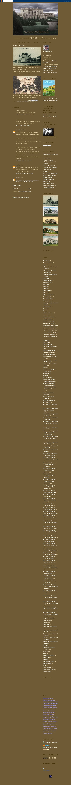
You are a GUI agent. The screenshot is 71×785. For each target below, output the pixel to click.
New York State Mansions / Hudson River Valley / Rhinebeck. (49, 475)
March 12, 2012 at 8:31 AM (24, 181)
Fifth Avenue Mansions (48, 294)
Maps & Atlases (47, 373)
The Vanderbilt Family (48, 183)
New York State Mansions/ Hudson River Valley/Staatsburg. (49, 577)
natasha (18, 165)
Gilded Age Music (47, 306)
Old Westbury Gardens (48, 179)
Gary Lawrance (48, 51)
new (44, 390)
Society (45, 653)
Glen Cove (45, 308)
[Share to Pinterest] (37, 100)
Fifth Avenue (46, 292)
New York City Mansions (49, 400)
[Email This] (32, 100)
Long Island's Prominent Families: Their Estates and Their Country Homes (50, 167)
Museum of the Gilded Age (49, 175)
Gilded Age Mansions (46, 766)
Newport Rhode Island (48, 618)
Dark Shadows (46, 278)
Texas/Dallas (46, 657)
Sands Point (46, 651)
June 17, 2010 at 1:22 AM (24, 161)
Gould (44, 311)
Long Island (46, 342)
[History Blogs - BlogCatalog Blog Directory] (50, 744)
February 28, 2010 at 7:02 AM (25, 115)
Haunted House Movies (48, 317)
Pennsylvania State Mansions (50, 626)
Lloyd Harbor (46, 340)
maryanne (18, 177)
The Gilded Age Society (48, 661)
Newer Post (15, 188)
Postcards (45, 645)
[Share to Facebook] (36, 100)
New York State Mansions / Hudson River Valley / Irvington (49, 464)
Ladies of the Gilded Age (48, 321)
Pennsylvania (46, 624)
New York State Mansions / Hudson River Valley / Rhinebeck (49, 470)
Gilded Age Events (47, 301)
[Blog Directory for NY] (46, 749)
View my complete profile (50, 72)
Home (29, 188)
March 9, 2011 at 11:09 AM (24, 173)
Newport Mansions (47, 177)
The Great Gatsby (47, 663)
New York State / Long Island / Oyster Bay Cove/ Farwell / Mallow (50, 438)
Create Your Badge (46, 770)
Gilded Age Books (47, 296)
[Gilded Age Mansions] (43, 768)
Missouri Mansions (47, 377)
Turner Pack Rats (20, 130)
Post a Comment (17, 185)
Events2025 (46, 284)
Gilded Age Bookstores (48, 298)
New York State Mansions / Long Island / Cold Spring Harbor (49, 500)
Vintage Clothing (47, 671)
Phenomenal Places (47, 116)
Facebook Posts (47, 290)
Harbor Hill (45, 315)
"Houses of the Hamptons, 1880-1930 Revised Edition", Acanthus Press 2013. (50, 68)
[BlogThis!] (33, 100)
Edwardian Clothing (47, 280)
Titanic (44, 665)
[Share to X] (34, 100)
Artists (44, 265)
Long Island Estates (47, 344)
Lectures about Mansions (49, 323)
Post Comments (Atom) (25, 191)
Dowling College (47, 158)
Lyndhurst (45, 171)
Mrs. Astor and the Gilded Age (50, 173)
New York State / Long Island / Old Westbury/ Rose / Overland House (50, 432)
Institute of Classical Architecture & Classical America (49, 162)
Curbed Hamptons (47, 115)
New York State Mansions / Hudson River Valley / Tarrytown (49, 487)
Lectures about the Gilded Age (50, 336)
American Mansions (48, 262)
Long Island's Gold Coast (49, 354)
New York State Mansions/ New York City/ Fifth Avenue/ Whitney (50, 614)
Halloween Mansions (48, 313)
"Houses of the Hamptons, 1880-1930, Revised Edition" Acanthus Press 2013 (50, 99)
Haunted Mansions (47, 319)
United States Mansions (49, 669)
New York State (46, 402)
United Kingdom (47, 667)
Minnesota (45, 375)
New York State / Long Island (50, 404)
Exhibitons (45, 286)
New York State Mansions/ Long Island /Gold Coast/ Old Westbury (50, 586)
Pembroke (45, 622)
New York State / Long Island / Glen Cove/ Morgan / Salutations (50, 410)
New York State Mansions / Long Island (27, 101)
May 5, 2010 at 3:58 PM (23, 125)
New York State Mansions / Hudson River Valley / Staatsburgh (49, 481)
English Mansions (47, 282)
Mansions (45, 367)
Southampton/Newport (49, 655)
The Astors (45, 659)
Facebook (45, 288)
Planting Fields (46, 181)
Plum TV (55, 116)
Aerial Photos (46, 260)
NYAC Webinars (47, 620)
